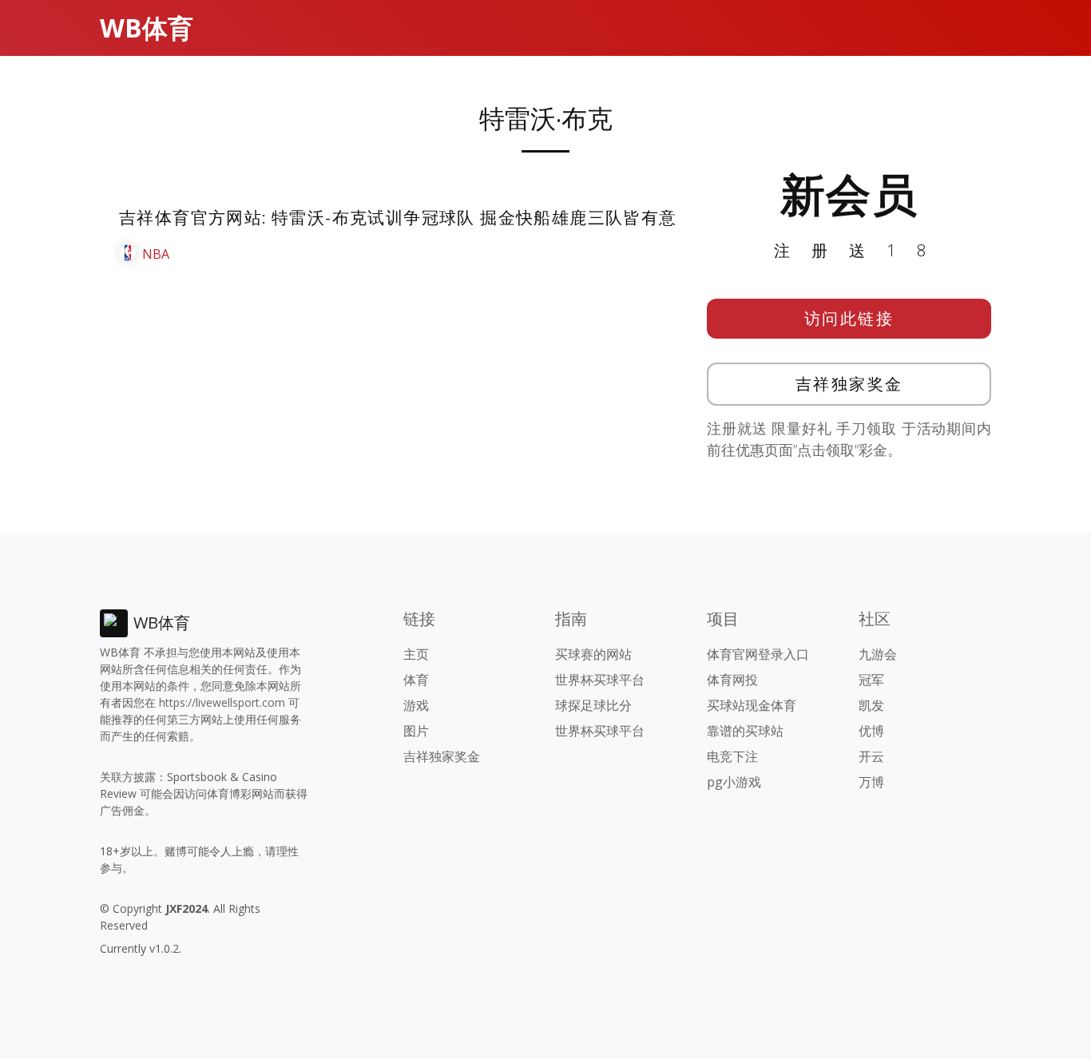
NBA (155, 254)
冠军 (871, 679)
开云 (871, 756)
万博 (871, 782)
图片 (416, 731)
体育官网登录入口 (758, 654)
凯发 (871, 705)
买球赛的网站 (593, 654)
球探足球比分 (593, 705)
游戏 (416, 705)
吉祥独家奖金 (849, 384)
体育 (416, 679)
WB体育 (146, 27)
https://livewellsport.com (222, 702)
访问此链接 (849, 318)
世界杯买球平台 (600, 679)
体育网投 (732, 679)
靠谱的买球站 (745, 731)
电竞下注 (732, 756)
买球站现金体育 (751, 705)
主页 (416, 654)
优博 (871, 731)
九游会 (878, 654)
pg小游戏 (734, 782)
